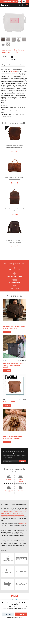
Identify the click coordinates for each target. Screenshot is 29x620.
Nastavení (8, 614)
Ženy (19, 1)
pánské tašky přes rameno (7, 515)
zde (21, 617)
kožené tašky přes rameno (12, 516)
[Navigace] (26, 5)
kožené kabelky (12, 511)
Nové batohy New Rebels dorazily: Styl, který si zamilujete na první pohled (13, 365)
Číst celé (7, 332)
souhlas (4, 608)
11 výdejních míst (14, 270)
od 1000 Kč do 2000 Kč (9, 491)
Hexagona (14, 71)
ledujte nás (23, 523)
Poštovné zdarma (14, 282)
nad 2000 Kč (20, 490)
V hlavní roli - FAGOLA (9, 402)
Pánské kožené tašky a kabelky (16, 65)
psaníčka (16, 513)
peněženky (22, 513)
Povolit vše (21, 614)
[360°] (8, 44)
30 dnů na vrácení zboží (14, 276)
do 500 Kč (8, 479)
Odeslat (22, 461)
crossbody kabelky (21, 511)
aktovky (21, 516)
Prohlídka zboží (14, 288)
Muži (24, 1)
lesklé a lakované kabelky (7, 513)
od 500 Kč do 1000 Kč (20, 480)
